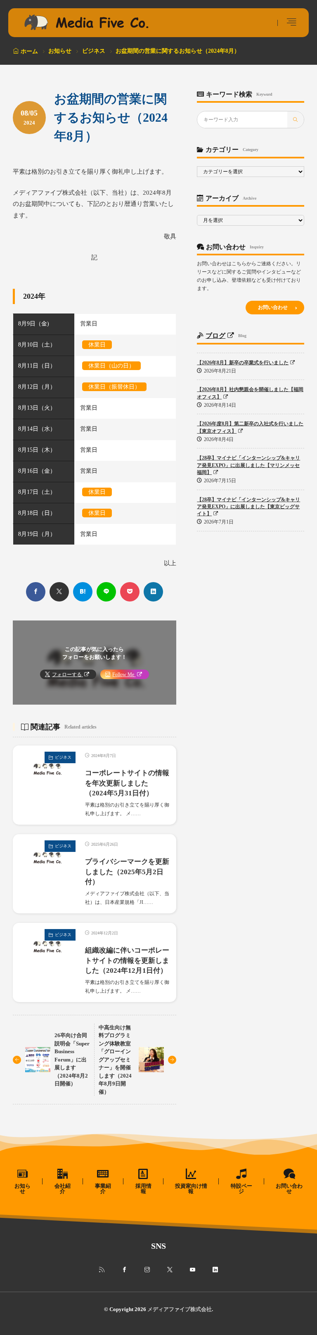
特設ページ (241, 1188)
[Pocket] (130, 591)
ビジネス (93, 51)
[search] (295, 119)
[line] (106, 591)
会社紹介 (62, 1188)
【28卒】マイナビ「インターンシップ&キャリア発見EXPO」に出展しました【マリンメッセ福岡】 (248, 465)
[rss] (101, 1269)
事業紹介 (103, 1188)
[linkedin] (153, 591)
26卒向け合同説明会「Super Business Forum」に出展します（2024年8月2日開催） (72, 1059)
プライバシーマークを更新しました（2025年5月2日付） (127, 872)
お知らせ (59, 51)
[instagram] (147, 1269)
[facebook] (35, 591)
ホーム (29, 51)
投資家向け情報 (191, 1188)
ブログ (215, 335)
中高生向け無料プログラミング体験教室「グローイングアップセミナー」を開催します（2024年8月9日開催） (115, 1059)
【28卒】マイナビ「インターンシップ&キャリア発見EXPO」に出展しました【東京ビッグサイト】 (248, 507)
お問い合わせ (273, 307)
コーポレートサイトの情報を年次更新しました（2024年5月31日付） (127, 783)
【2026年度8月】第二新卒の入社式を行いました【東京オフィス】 (250, 427)
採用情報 (143, 1188)
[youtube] (192, 1269)
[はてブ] (82, 591)
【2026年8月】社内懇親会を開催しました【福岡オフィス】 (250, 393)
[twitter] (59, 591)
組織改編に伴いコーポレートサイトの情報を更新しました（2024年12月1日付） (127, 960)
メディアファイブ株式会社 (179, 1309)
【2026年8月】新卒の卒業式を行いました (243, 362)
